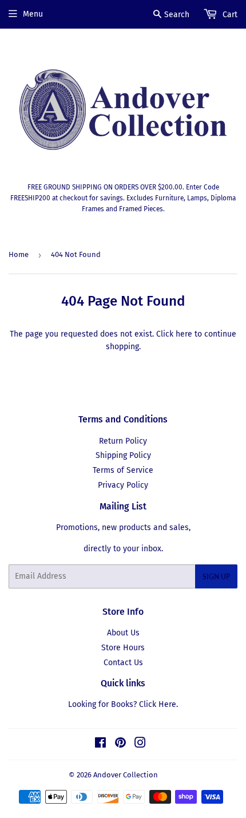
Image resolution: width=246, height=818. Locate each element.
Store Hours (123, 648)
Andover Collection (125, 774)
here (184, 334)
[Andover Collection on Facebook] (100, 744)
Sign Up (216, 576)
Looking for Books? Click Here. (123, 704)
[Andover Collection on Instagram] (140, 744)
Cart (228, 14)
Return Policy (123, 441)
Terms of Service (123, 470)
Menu (33, 14)
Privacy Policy (123, 485)
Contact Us (123, 662)
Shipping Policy (123, 455)
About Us (123, 633)
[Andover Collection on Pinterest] (120, 744)
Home (19, 254)
